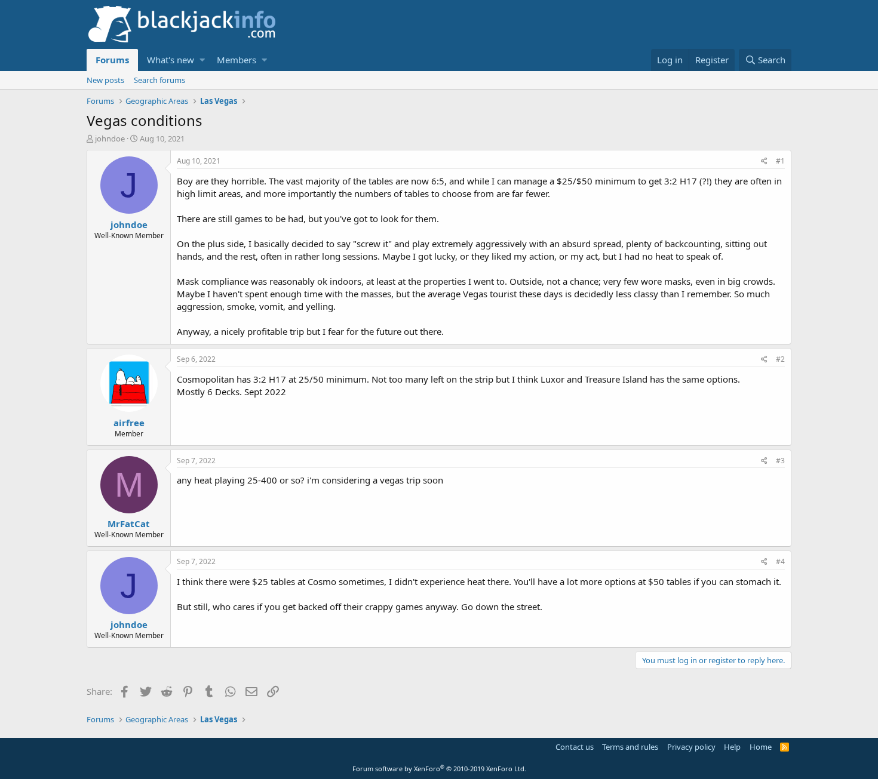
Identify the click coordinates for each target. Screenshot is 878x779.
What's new (170, 60)
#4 (780, 561)
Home (761, 746)
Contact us (574, 746)
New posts (105, 80)
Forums (112, 60)
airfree (129, 423)
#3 (780, 460)
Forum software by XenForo (439, 768)
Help (732, 746)
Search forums (159, 80)
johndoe (110, 138)
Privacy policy (691, 746)
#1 (780, 161)
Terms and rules (630, 746)
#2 (780, 359)
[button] (202, 60)
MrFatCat (129, 523)
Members (236, 60)
